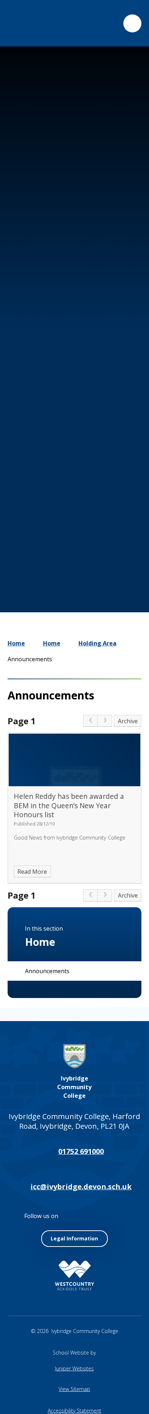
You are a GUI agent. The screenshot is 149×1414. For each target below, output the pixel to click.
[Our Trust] (74, 1275)
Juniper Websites (74, 1368)
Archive (128, 721)
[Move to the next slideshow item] (77, 547)
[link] (90, 721)
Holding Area (97, 643)
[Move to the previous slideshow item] (55, 547)
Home (16, 643)
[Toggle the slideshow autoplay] (98, 547)
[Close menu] (132, 23)
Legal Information (74, 1238)
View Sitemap (74, 1389)
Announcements (30, 659)
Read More (32, 872)
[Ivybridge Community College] (24, 23)
